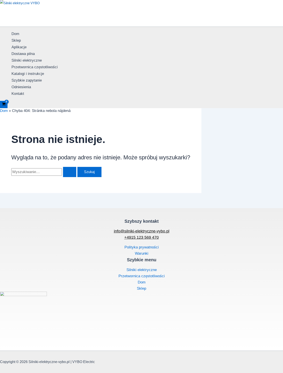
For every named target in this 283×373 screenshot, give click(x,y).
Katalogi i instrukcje (27, 74)
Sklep (16, 40)
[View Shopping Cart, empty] (4, 104)
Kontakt (17, 94)
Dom (15, 34)
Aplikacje (19, 47)
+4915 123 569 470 (141, 237)
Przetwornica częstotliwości (34, 67)
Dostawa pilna (23, 54)
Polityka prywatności (141, 247)
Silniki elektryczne (26, 60)
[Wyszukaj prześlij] (69, 172)
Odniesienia (21, 87)
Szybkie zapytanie (26, 80)
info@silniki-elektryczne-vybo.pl (141, 231)
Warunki (141, 253)
